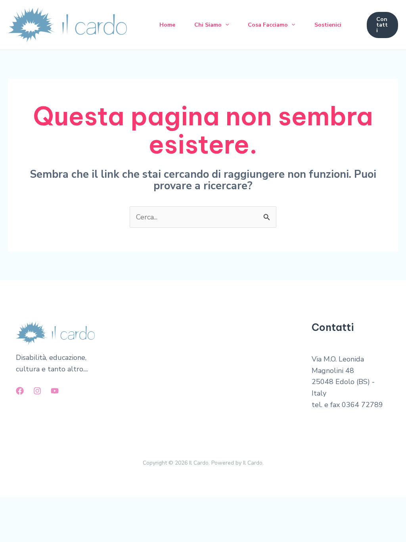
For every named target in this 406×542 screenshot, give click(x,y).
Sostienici (327, 25)
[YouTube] (55, 391)
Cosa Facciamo (268, 25)
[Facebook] (20, 391)
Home (167, 25)
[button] (225, 25)
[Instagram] (37, 391)
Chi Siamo (208, 25)
